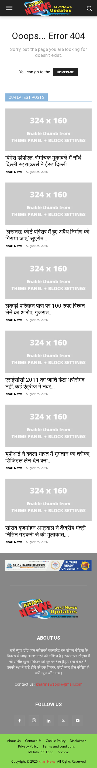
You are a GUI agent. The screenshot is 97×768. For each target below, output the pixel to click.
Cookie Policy (55, 740)
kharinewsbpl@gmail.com (59, 684)
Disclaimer (78, 740)
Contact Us (33, 740)
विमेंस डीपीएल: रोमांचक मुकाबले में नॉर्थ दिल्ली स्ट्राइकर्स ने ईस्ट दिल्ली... (43, 161)
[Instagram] (34, 720)
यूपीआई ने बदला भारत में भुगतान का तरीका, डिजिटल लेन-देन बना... (48, 457)
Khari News (13, 172)
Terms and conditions (59, 746)
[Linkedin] (48, 721)
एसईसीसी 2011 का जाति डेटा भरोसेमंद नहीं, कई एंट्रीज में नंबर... (45, 383)
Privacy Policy (28, 746)
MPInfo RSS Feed (40, 752)
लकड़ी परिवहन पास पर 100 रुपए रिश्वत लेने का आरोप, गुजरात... (45, 309)
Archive (63, 752)
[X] (63, 721)
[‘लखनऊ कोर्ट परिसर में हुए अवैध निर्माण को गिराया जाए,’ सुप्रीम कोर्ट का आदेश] (48, 204)
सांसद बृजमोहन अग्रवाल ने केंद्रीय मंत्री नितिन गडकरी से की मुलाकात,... (45, 531)
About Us (14, 740)
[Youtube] (77, 721)
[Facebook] (19, 721)
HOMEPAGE (65, 72)
